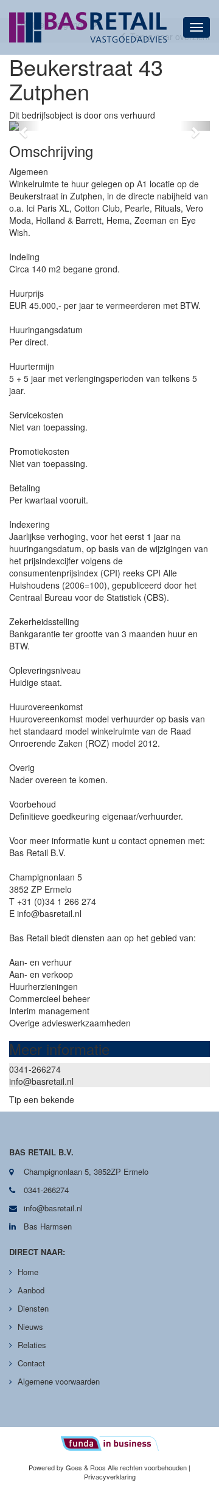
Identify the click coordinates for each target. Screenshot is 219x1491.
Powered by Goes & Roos (67, 1467)
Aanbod (31, 1290)
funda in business (110, 1443)
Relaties (32, 1345)
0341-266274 (35, 1069)
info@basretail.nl (41, 1081)
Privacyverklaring (110, 1476)
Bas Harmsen (46, 1226)
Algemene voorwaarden (59, 1381)
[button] (24, 126)
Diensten (33, 1308)
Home (28, 1272)
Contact (31, 1363)
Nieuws (30, 1326)
